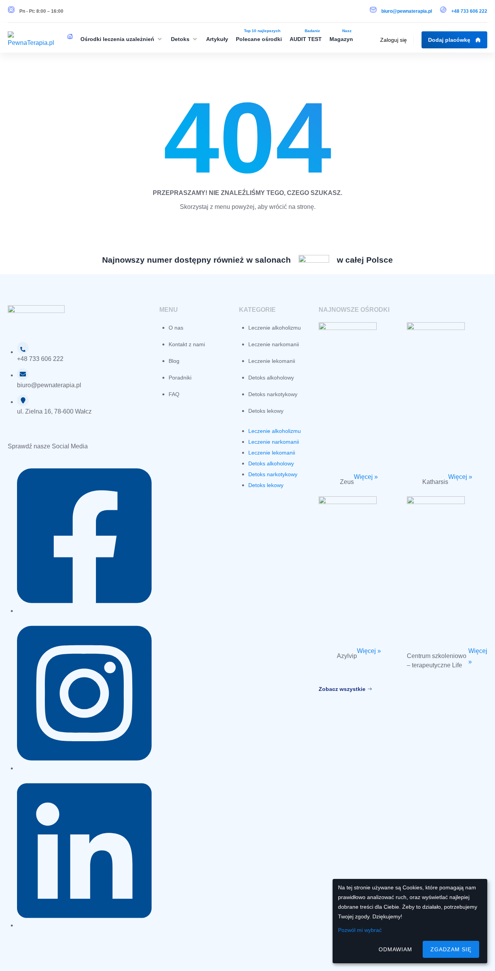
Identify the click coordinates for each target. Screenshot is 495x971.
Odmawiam (395, 949)
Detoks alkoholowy (271, 377)
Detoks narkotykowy (272, 394)
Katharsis (435, 482)
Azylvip (347, 656)
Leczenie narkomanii (273, 344)
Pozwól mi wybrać (360, 930)
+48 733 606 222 (469, 11)
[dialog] (410, 921)
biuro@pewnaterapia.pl (406, 11)
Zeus (347, 482)
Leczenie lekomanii (271, 361)
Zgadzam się (450, 949)
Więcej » (366, 477)
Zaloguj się (393, 40)
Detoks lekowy (265, 411)
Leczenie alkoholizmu (274, 328)
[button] (122, 39)
